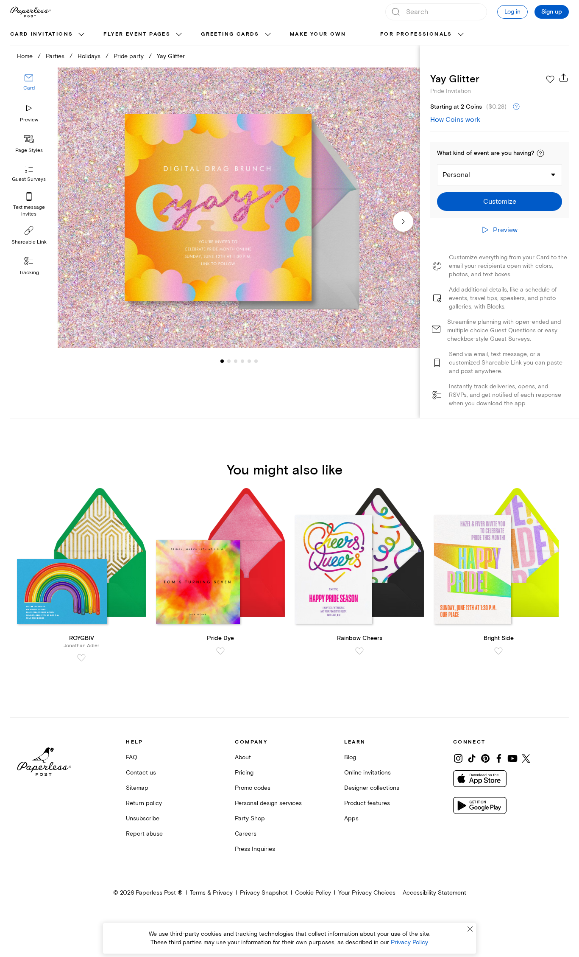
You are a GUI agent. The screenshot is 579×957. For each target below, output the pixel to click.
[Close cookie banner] (470, 929)
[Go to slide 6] (249, 360)
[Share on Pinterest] (485, 758)
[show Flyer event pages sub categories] (179, 34)
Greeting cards (230, 34)
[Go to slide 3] (229, 360)
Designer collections (371, 787)
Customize (499, 201)
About (243, 757)
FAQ (131, 757)
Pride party (129, 56)
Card (29, 88)
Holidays (89, 56)
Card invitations (41, 34)
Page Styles (29, 150)
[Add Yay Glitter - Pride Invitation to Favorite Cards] (550, 79)
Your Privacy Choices (366, 892)
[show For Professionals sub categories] (461, 34)
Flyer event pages (136, 34)
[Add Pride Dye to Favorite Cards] (220, 651)
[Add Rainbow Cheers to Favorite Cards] (359, 651)
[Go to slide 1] (222, 360)
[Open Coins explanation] (516, 107)
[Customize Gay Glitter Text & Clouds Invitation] (239, 207)
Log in (512, 11)
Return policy (144, 803)
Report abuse (144, 833)
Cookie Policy (313, 892)
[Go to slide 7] (256, 360)
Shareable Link (29, 242)
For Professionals (416, 34)
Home (25, 56)
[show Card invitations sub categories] (81, 34)
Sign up (551, 12)
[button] (540, 153)
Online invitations (367, 772)
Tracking (29, 272)
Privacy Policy (409, 942)
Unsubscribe (142, 818)
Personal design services (268, 803)
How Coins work (455, 119)
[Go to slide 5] (242, 360)
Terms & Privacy (211, 892)
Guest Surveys (29, 179)
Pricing (244, 772)
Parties (55, 56)
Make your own (318, 34)
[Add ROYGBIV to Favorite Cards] (81, 658)
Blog (350, 757)
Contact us (141, 772)
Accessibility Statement (434, 892)
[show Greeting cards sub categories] (268, 34)
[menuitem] (48, 35)
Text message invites (29, 210)
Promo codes (252, 787)
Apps (351, 818)
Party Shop (250, 818)
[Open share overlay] (564, 78)
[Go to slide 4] (235, 360)
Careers (245, 833)
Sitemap (137, 787)
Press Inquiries (255, 849)
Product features (367, 803)
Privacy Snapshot (264, 892)
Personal (456, 175)
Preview (29, 120)
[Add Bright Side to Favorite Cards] (498, 651)
